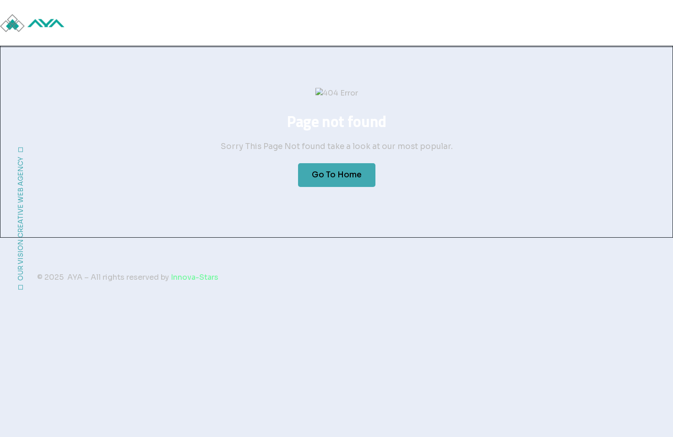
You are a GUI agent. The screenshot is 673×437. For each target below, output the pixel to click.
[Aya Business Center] (32, 23)
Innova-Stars (194, 277)
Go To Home (337, 175)
